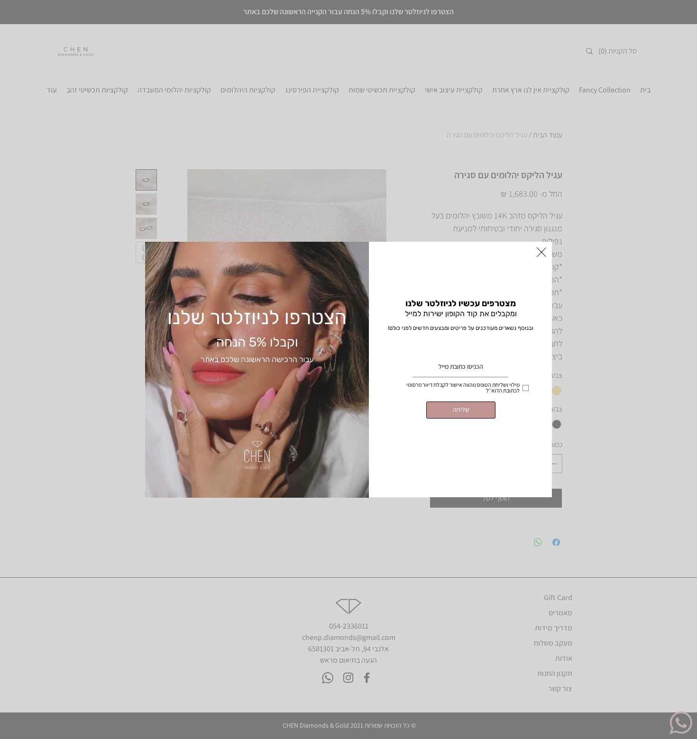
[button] (541, 252)
